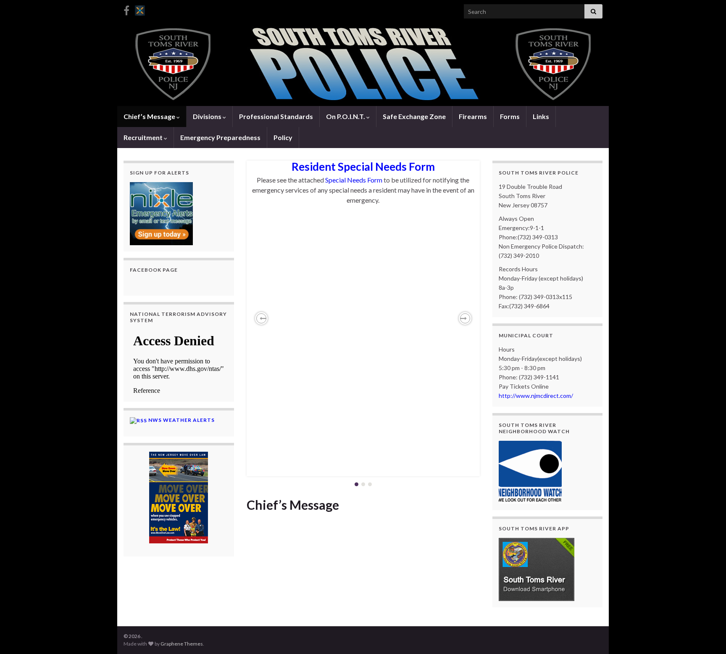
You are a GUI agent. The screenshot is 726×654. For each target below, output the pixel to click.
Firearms (473, 116)
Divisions (208, 116)
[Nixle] (140, 9)
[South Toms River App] (536, 568)
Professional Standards (276, 116)
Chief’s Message (150, 116)
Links (541, 116)
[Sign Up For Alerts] (161, 213)
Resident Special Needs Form (363, 166)
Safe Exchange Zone (414, 116)
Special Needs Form (353, 180)
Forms (510, 116)
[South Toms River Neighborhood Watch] (530, 471)
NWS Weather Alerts (181, 420)
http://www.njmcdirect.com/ (536, 395)
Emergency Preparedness (220, 137)
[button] (261, 318)
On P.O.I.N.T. (346, 116)
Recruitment (144, 137)
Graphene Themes (181, 644)
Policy (283, 137)
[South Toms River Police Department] (126, 9)
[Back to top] (707, 635)
